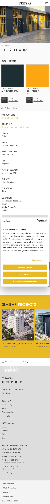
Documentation (8, 412)
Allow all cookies (25, 267)
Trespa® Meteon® (10, 117)
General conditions (8, 484)
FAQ (4, 434)
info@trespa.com (10, 473)
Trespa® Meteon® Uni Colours (15, 127)
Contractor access (8, 497)
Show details (36, 260)
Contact (5, 430)
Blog (3, 438)
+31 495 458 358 (11, 466)
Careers (5, 427)
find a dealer (12, 108)
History (4, 408)
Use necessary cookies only (25, 282)
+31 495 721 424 (11, 460)
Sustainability (7, 405)
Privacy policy (6, 492)
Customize (23, 274)
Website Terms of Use (9, 488)
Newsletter (6, 416)
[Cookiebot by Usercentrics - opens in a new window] (36, 220)
